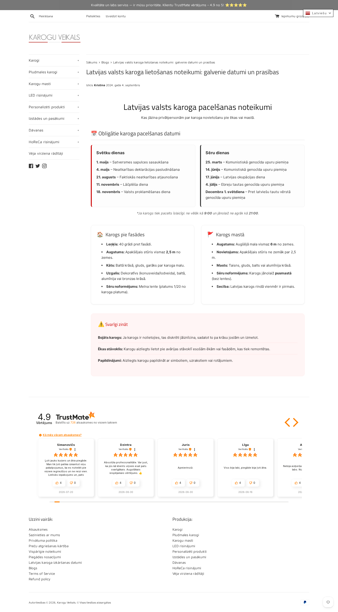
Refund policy (39, 579)
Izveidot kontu (116, 16)
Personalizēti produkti (54, 107)
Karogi (54, 60)
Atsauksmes (38, 529)
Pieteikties (93, 16)
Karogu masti (54, 84)
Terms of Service (42, 573)
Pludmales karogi (54, 72)
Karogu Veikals (66, 602)
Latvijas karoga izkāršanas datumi (55, 562)
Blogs (33, 568)
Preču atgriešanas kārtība (49, 546)
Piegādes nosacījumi (45, 557)
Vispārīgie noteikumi (45, 551)
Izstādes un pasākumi (54, 118)
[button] (287, 422)
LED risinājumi (54, 95)
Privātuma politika (43, 540)
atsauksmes (93, 422)
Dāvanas (54, 130)
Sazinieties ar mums (44, 535)
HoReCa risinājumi (54, 142)
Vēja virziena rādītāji (46, 153)
